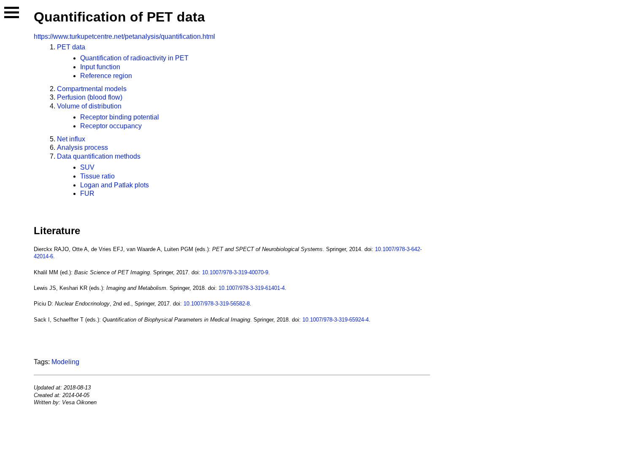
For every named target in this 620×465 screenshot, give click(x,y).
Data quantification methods (98, 156)
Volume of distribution (89, 106)
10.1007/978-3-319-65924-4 (335, 319)
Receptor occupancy (111, 126)
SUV (87, 167)
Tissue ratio (97, 176)
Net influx (71, 139)
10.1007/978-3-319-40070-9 (235, 272)
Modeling (65, 361)
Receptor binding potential (119, 117)
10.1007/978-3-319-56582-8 (216, 303)
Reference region (106, 75)
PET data (71, 47)
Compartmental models (92, 88)
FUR (87, 193)
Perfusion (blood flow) (89, 97)
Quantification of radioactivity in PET (134, 58)
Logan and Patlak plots (114, 185)
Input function (100, 66)
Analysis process (82, 147)
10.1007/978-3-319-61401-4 (251, 288)
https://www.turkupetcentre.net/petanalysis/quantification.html (124, 36)
